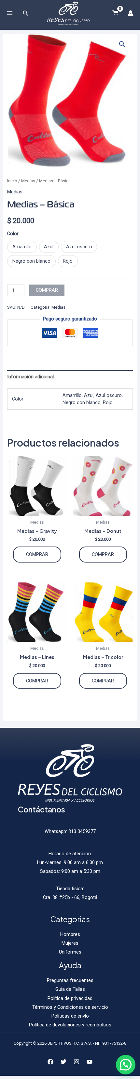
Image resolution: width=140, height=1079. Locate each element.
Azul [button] (48, 247)
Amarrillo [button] (22, 247)
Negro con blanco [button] (31, 261)
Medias (28, 180)
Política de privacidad (70, 998)
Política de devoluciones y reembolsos (70, 1025)
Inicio (12, 180)
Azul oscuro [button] (79, 247)
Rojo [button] (68, 261)
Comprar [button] (103, 554)
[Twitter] (63, 1062)
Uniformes (70, 952)
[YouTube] (89, 1062)
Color (13, 234)
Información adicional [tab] (30, 377)
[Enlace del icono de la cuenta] (130, 13)
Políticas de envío (70, 1016)
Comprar (47, 290)
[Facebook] (50, 1062)
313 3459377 (81, 831)
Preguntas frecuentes (70, 980)
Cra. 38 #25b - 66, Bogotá (70, 897)
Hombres (70, 934)
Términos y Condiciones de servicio (70, 1007)
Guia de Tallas (70, 989)
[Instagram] (76, 1062)
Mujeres (70, 943)
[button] (122, 44)
